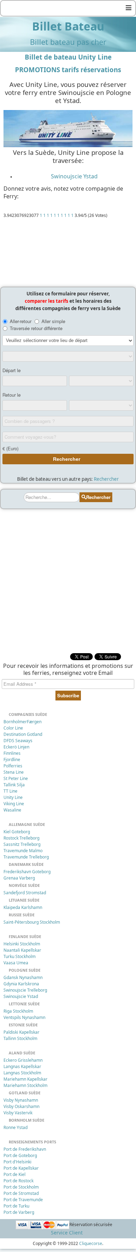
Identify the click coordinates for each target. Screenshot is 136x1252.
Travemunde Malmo (23, 851)
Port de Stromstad (21, 1193)
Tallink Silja (14, 785)
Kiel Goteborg (16, 832)
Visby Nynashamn (20, 1100)
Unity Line (13, 797)
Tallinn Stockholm (20, 1038)
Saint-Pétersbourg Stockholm (31, 922)
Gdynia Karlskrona (21, 984)
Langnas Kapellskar (22, 1066)
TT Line (10, 791)
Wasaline (12, 810)
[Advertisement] (68, 254)
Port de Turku (16, 1206)
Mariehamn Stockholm (25, 1085)
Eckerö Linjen (16, 747)
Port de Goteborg (20, 1155)
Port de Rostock (18, 1181)
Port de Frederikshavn (24, 1149)
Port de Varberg (18, 1212)
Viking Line (13, 804)
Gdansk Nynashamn (23, 977)
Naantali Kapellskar (22, 950)
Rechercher (106, 479)
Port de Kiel (14, 1174)
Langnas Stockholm (22, 1073)
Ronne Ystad (15, 1127)
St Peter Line (15, 778)
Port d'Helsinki (17, 1162)
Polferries (12, 766)
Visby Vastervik (17, 1113)
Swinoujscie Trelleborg (25, 990)
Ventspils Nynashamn (24, 1017)
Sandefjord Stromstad (24, 893)
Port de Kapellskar (21, 1168)
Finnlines (12, 753)
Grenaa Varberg (19, 878)
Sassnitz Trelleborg (21, 844)
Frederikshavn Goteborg (27, 872)
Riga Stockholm (18, 1011)
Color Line (13, 728)
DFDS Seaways (17, 741)
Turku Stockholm (19, 956)
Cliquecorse (90, 1243)
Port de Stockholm (21, 1187)
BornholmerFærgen (22, 722)
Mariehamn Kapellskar (25, 1079)
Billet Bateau (68, 26)
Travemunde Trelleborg (26, 857)
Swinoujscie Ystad (74, 176)
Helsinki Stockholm (21, 944)
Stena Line (13, 772)
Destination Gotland (22, 734)
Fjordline (11, 759)
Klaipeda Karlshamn (22, 907)
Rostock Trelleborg (21, 838)
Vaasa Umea (15, 963)
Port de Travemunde (23, 1200)
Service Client (67, 1232)
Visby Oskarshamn (21, 1106)
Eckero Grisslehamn (23, 1060)
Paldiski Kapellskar (21, 1032)
